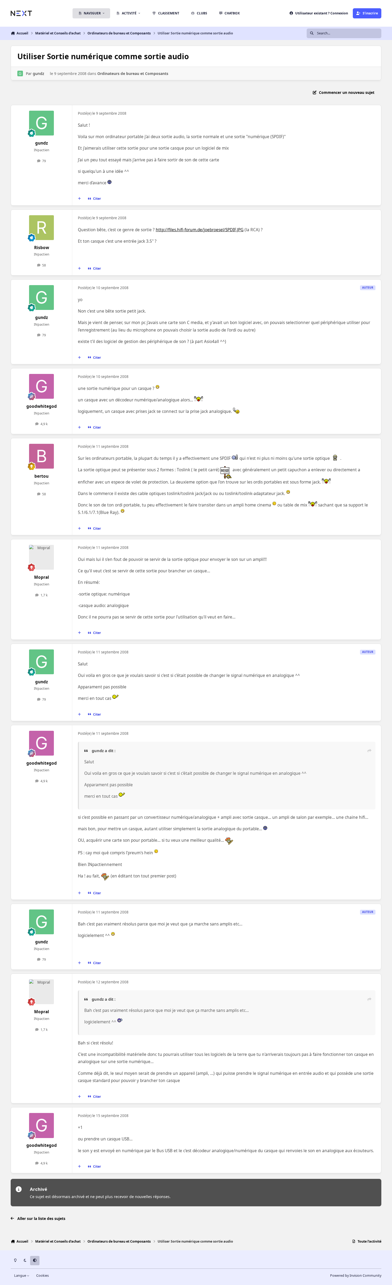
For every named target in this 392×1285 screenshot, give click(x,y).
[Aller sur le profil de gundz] (20, 73)
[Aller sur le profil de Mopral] (41, 557)
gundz (38, 73)
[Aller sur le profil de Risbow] (41, 227)
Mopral (41, 577)
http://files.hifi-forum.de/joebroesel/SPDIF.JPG (199, 230)
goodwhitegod (41, 406)
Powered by (355, 1275)
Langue (20, 1275)
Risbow (41, 247)
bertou (41, 476)
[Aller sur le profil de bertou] (41, 456)
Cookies (42, 1275)
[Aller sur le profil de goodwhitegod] (41, 386)
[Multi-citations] (79, 198)
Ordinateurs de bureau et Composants (132, 73)
